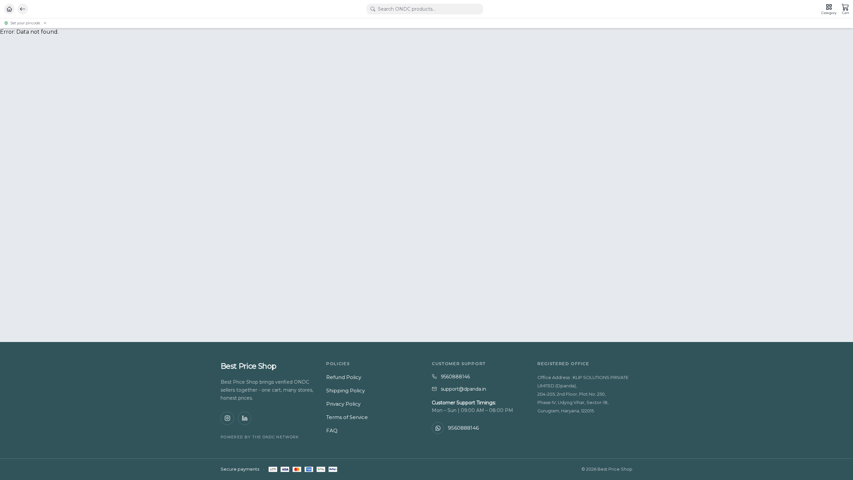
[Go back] (22, 9)
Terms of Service (347, 417)
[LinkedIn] (244, 418)
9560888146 (455, 377)
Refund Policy (343, 377)
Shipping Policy (345, 390)
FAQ (332, 430)
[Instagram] (227, 418)
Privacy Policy (343, 404)
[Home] (9, 9)
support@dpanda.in (463, 389)
